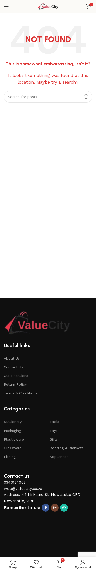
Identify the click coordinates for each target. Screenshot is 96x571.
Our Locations (16, 376)
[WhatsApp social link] (64, 508)
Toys (54, 431)
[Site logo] (48, 6)
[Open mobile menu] (6, 6)
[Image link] (37, 323)
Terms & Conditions (20, 393)
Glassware (13, 448)
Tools (54, 422)
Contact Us (13, 367)
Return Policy (15, 384)
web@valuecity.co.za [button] (23, 488)
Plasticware (14, 439)
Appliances (59, 457)
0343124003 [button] (15, 482)
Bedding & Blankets (66, 448)
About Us (12, 358)
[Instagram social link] (55, 508)
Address (11, 494)
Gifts (54, 439)
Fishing (10, 457)
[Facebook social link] (45, 508)
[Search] (86, 97)
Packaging (12, 431)
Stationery (13, 422)
